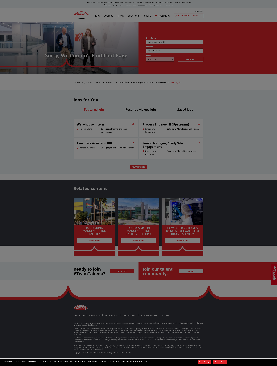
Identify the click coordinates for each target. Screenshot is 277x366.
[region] (138, 362)
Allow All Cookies (220, 362)
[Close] (273, 362)
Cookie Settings (204, 362)
